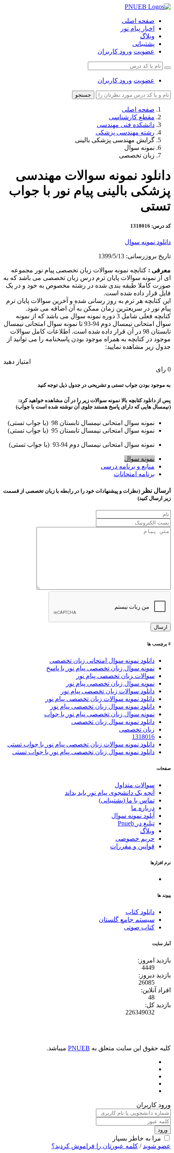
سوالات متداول (135, 785)
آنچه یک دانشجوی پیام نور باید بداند (110, 792)
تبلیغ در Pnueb (136, 823)
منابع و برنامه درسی (128, 466)
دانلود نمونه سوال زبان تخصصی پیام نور (102, 706)
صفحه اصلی (138, 20)
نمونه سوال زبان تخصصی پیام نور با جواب (99, 714)
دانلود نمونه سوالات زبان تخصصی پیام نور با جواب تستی (81, 744)
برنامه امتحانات (134, 474)
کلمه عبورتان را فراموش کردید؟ (94, 1146)
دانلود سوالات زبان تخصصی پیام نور (108, 691)
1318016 (143, 736)
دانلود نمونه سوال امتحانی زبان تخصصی (102, 660)
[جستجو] (167, 67)
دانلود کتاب (140, 911)
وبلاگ (147, 36)
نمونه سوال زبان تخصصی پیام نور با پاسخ (100, 668)
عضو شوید (157, 1146)
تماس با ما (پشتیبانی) (127, 800)
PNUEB (79, 1048)
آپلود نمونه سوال (133, 815)
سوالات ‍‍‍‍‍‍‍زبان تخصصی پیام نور (115, 675)
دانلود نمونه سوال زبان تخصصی (113, 721)
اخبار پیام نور (138, 28)
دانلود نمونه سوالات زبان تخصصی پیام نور (100, 698)
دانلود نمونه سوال (148, 241)
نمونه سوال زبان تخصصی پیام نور (110, 683)
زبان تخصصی (137, 729)
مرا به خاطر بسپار (136, 1138)
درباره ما (143, 808)
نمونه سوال (139, 458)
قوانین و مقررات (132, 846)
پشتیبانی (143, 43)
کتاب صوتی (139, 927)
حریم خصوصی (135, 838)
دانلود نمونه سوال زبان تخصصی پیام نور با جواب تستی (83, 752)
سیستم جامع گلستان (127, 919)
